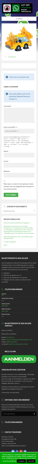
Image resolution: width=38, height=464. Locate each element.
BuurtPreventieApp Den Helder (18, 344)
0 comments (12, 57)
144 (3, 316)
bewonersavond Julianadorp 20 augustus (17, 223)
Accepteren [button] (21, 461)
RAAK (5, 245)
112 (3, 295)
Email (6, 161)
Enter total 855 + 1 (10, 127)
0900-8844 (5, 306)
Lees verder (31, 461)
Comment (8, 106)
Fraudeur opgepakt (10, 242)
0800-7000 (5, 311)
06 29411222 (10, 337)
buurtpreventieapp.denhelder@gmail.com (18, 340)
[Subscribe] (34, 413)
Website (7, 171)
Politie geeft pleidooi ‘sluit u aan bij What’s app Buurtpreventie (18, 237)
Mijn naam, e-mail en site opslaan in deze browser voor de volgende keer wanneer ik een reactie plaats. (19, 186)
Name (6, 151)
